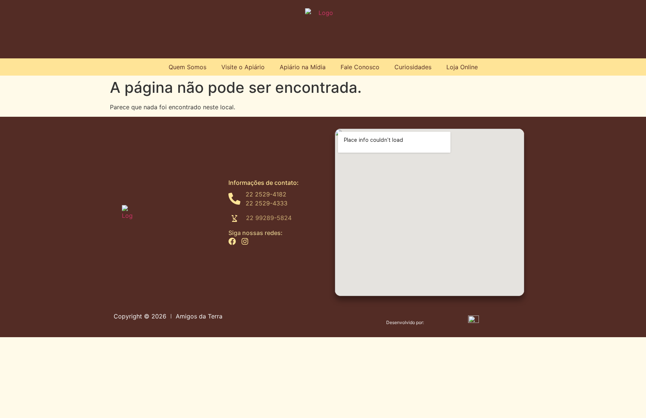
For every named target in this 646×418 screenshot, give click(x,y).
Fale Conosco (360, 67)
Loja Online (462, 67)
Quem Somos (187, 67)
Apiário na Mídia (303, 67)
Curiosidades (412, 67)
